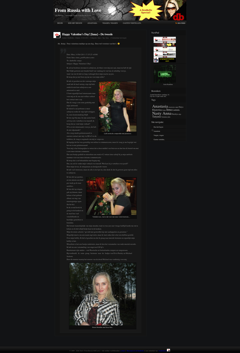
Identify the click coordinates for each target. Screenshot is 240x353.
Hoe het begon (75, 23)
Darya (181, 107)
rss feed (181, 23)
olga (180, 114)
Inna (99, 38)
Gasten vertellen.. (132, 23)
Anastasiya (171, 107)
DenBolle (71, 38)
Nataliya (175, 114)
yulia (168, 117)
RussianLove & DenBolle (135, 351)
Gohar (164, 110)
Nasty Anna (161, 113)
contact (122, 351)
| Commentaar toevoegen (118, 38)
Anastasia (92, 23)
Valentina (164, 117)
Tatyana (156, 116)
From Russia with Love (78, 10)
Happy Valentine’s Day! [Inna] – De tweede (87, 34)
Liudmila (176, 109)
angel (176, 107)
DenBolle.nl (163, 351)
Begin (60, 23)
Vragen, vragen (110, 23)
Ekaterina (157, 109)
